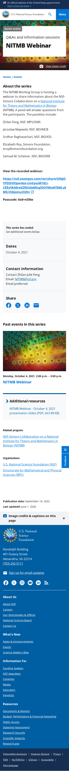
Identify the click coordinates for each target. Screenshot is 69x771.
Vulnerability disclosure (15, 753)
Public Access (11, 722)
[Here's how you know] (34, 4)
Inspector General (40, 753)
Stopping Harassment (16, 727)
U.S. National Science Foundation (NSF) (30, 464)
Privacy (57, 753)
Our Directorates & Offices (19, 615)
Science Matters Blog (16, 652)
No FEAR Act (18, 759)
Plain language (10, 765)
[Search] (50, 14)
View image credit (56, 66)
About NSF (9, 604)
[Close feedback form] (65, 450)
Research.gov (11, 743)
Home (7, 77)
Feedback (65, 461)
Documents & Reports (16, 711)
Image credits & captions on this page (32, 518)
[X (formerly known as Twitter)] (14, 583)
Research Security (14, 732)
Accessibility (47, 759)
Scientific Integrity (14, 738)
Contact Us (9, 626)
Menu (62, 14)
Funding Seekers (13, 668)
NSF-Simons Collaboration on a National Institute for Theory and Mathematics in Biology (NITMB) (31, 441)
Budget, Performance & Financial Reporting (29, 716)
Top (62, 487)
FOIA (5, 759)
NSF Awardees (12, 673)
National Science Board (17, 620)
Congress (8, 679)
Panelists (8, 695)
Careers (8, 609)
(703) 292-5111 (13, 563)
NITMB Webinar (17, 381)
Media (7, 684)
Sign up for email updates (26, 573)
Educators (9, 690)
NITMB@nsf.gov (25, 279)
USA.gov (33, 759)
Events (18, 77)
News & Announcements (18, 641)
